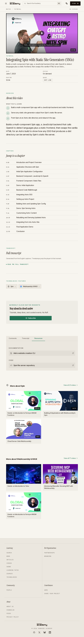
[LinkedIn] (49, 632)
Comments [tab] (13, 338)
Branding (47, 556)
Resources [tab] (38, 338)
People (9, 590)
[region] (42, 33)
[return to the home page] (15, 3)
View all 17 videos (70, 458)
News (8, 556)
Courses (10, 574)
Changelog (10, 610)
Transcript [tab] (25, 338)
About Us (10, 606)
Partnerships (49, 553)
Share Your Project (52, 593)
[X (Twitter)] (39, 632)
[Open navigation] (6, 3)
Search (9, 553)
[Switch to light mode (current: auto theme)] (66, 3)
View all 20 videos (70, 385)
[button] (41, 33)
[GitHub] (34, 632)
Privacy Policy (13, 617)
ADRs (46, 590)
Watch (8, 9)
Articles (10, 560)
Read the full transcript (18, 264)
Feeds (9, 613)
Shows (9, 567)
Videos (9, 563)
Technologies (12, 577)
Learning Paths (13, 570)
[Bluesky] (44, 632)
